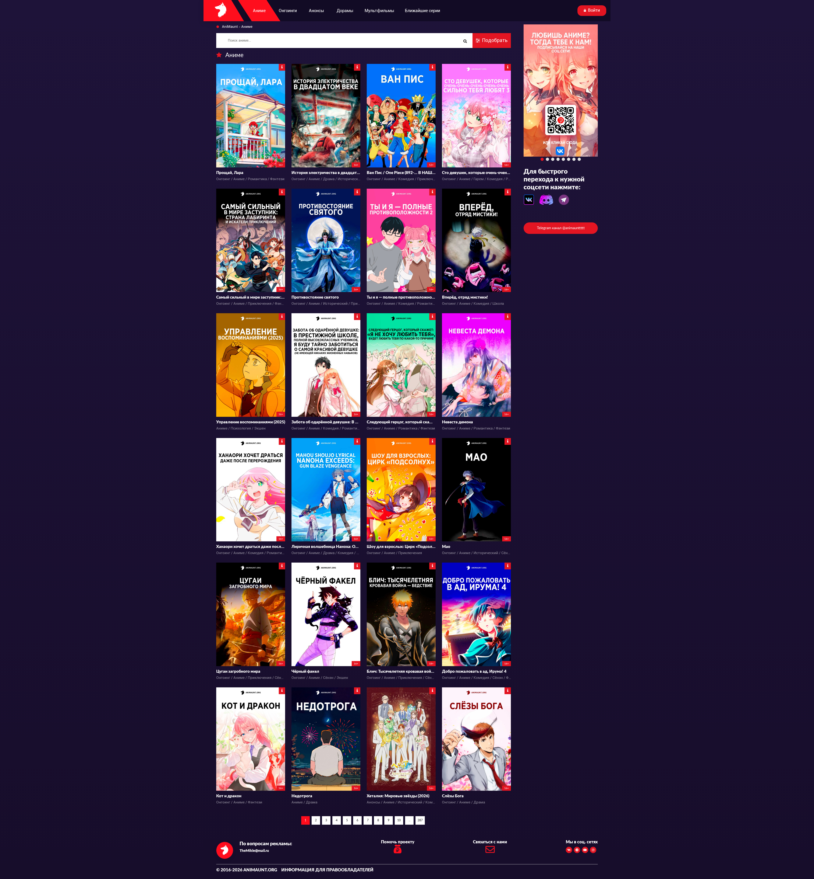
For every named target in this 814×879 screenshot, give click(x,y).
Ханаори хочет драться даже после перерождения (250, 547)
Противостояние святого (315, 297)
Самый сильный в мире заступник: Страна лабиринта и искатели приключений (250, 297)
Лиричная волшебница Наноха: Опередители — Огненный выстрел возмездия (325, 547)
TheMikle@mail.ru (254, 850)
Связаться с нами (490, 842)
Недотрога (301, 796)
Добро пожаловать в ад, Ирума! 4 (474, 672)
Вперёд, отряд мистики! (465, 297)
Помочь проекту (397, 842)
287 (420, 820)
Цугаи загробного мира (238, 672)
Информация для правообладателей (327, 870)
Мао (446, 547)
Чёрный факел (305, 672)
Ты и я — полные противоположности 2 (401, 297)
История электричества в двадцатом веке (325, 173)
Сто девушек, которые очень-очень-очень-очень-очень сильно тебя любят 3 (476, 173)
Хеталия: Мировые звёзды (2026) (398, 796)
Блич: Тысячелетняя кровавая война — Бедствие (401, 672)
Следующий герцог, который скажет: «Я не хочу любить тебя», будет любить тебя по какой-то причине (401, 422)
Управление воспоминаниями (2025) (250, 422)
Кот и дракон (228, 796)
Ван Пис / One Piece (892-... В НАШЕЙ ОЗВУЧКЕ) (401, 173)
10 (399, 820)
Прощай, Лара (229, 173)
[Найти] (465, 41)
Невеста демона (457, 422)
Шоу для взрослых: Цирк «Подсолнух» (401, 547)
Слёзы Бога (453, 796)
